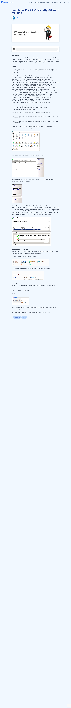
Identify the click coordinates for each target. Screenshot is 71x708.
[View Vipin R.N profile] (13, 18)
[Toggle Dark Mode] (68, 2)
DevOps (30, 2)
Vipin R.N (18, 17)
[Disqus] (35, 334)
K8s (52, 2)
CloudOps (42, 2)
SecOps (48, 2)
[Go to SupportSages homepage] (7, 2)
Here (48, 312)
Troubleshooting (17, 317)
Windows (24, 317)
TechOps (36, 2)
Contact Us (62, 2)
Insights (56, 2)
